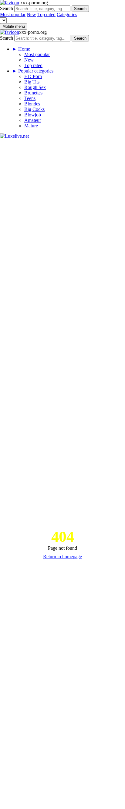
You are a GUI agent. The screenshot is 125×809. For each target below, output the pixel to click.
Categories (67, 14)
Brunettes (33, 92)
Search (6, 8)
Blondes (32, 103)
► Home (21, 48)
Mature (31, 125)
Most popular (12, 14)
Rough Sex (35, 87)
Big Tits (31, 81)
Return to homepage (62, 556)
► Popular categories (32, 70)
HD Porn (33, 76)
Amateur (32, 120)
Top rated (46, 14)
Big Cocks (34, 109)
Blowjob (32, 114)
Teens (29, 98)
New (31, 14)
